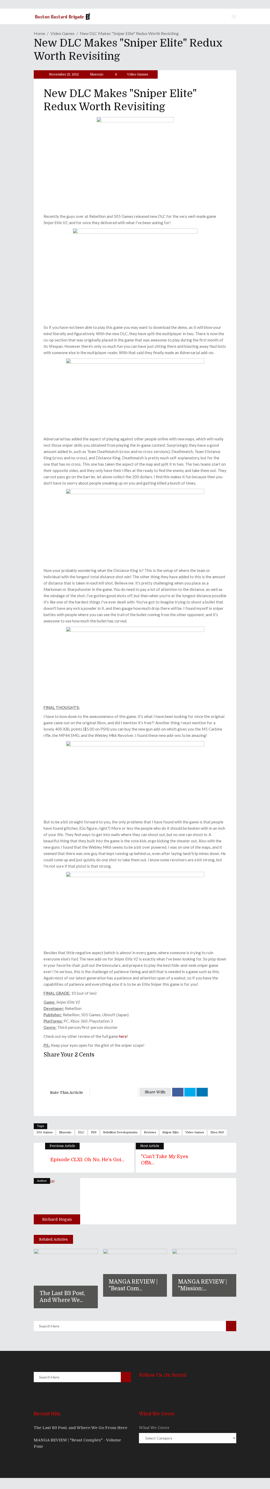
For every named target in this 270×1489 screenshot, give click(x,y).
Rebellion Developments (120, 1132)
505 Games (44, 1132)
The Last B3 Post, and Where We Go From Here (80, 1427)
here (123, 1036)
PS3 (94, 1132)
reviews (150, 1132)
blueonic (97, 74)
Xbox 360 (217, 1132)
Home (39, 33)
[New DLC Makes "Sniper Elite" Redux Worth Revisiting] (57, 1201)
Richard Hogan (57, 1219)
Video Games (62, 33)
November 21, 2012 (63, 74)
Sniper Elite (170, 1132)
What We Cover (154, 1427)
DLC (81, 1132)
